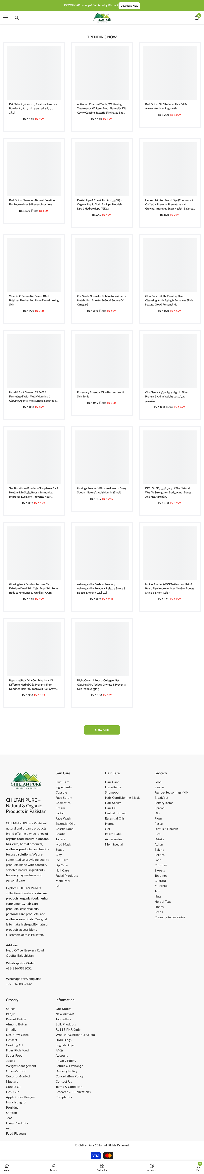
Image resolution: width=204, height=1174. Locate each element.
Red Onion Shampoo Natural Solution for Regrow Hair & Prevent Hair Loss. (32, 202)
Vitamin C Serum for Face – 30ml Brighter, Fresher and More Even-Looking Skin (34, 300)
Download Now (129, 5)
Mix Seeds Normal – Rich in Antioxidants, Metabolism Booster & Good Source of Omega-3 (101, 300)
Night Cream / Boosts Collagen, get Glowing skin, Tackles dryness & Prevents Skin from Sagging (101, 685)
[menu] (5, 17)
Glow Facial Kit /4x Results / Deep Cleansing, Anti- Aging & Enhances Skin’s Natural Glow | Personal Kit (169, 300)
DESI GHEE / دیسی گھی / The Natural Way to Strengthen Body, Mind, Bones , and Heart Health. (168, 492)
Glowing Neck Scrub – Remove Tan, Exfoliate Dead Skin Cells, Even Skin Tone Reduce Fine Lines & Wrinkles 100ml (33, 588)
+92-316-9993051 (19, 968)
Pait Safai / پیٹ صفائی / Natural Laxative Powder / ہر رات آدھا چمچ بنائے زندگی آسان (33, 108)
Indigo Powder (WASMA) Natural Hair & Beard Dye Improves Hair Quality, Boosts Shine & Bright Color (169, 588)
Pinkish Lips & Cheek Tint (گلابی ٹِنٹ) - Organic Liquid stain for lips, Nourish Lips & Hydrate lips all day (99, 204)
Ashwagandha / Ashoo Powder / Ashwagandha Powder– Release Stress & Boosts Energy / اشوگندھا (101, 588)
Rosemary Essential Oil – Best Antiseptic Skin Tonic (101, 394)
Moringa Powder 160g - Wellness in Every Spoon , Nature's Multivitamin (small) (102, 490)
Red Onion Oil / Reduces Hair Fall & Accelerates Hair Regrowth (166, 106)
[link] (53, 1167)
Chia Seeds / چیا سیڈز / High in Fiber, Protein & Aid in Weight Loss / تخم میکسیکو (166, 396)
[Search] (16, 17)
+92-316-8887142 (19, 984)
